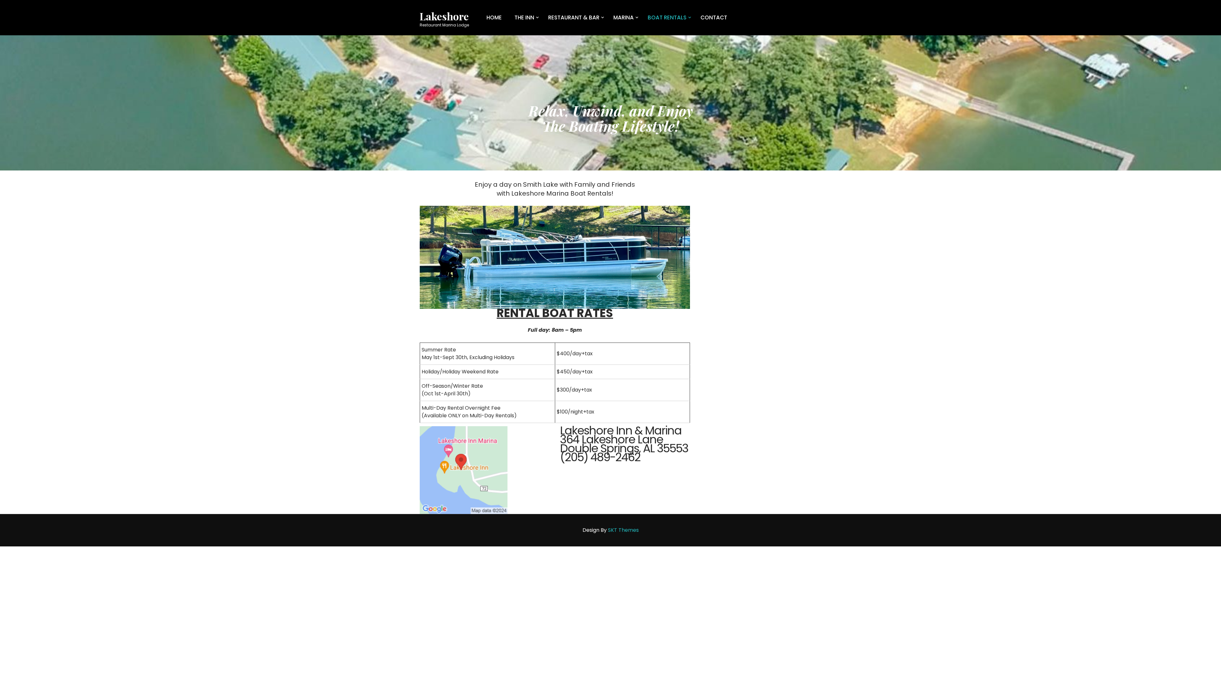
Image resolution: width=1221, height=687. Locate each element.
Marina (623, 17)
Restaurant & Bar (573, 17)
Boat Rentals (667, 17)
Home (494, 17)
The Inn (524, 17)
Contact (713, 17)
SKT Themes (623, 530)
